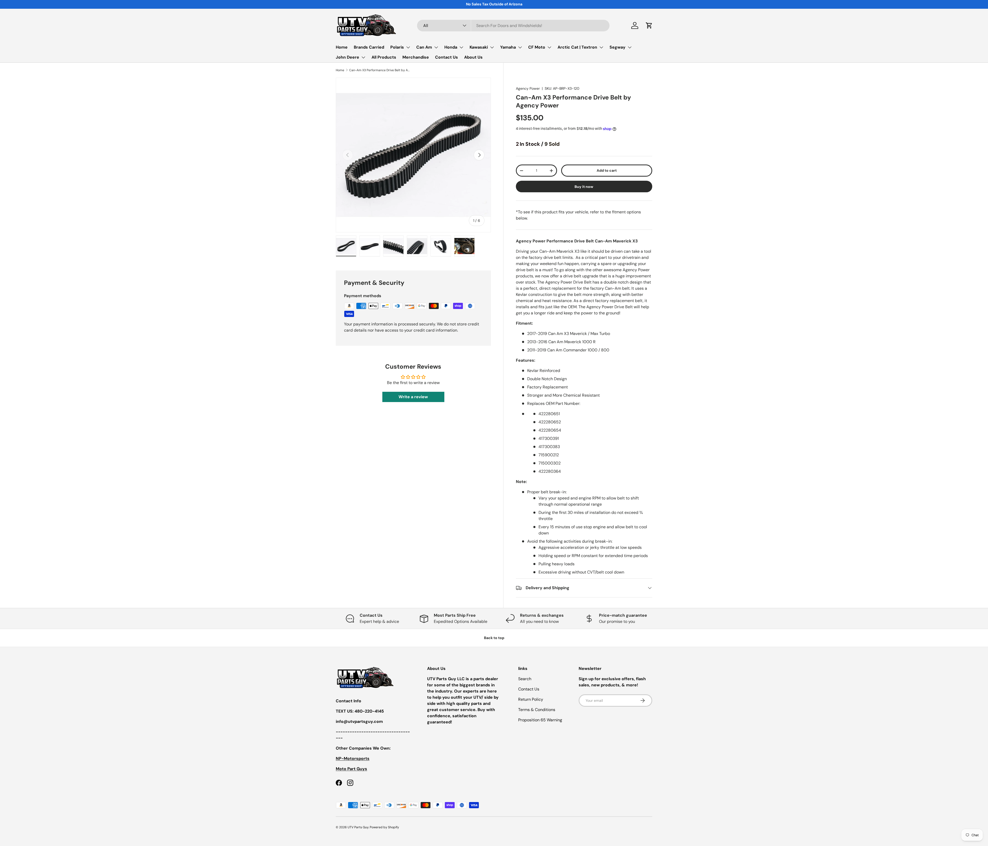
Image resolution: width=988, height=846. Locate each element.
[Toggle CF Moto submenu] (549, 47)
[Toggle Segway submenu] (630, 47)
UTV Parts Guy (358, 827)
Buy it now (584, 186)
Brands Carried (369, 47)
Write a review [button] (413, 396)
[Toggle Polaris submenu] (408, 47)
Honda (450, 47)
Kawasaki (479, 47)
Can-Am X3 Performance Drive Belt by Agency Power (380, 70)
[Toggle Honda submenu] (461, 47)
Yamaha (508, 47)
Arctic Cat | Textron (577, 47)
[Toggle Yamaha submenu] (520, 47)
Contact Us (446, 57)
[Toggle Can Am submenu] (436, 47)
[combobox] (513, 25)
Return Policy (530, 699)
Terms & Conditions (536, 709)
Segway (617, 47)
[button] (649, 25)
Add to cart (607, 170)
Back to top (494, 637)
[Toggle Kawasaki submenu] (492, 47)
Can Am (424, 47)
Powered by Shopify (384, 827)
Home (342, 47)
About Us (473, 57)
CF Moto (536, 47)
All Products (384, 57)
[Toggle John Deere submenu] (363, 57)
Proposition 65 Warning (540, 720)
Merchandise (415, 57)
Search (524, 678)
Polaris (397, 47)
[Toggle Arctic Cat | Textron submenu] (601, 47)
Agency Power (528, 88)
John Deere (347, 57)
